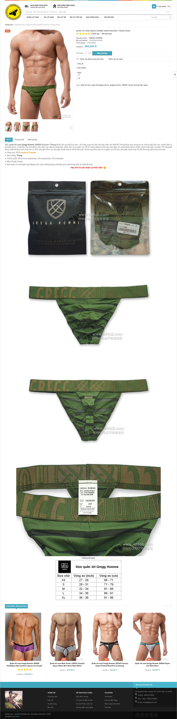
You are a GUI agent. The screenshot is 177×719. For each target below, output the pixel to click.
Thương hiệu (19, 140)
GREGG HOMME (95, 38)
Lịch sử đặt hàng (111, 700)
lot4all (17, 716)
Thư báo (108, 707)
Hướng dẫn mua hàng (37, 7)
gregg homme (115, 85)
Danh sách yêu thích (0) (41, 12)
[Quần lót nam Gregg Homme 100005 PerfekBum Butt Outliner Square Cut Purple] (23, 615)
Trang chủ (9, 25)
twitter (142, 715)
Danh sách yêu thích (112, 704)
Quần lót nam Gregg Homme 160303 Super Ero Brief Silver (152, 664)
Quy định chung (82, 696)
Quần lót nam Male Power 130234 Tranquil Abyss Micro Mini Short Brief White (67, 664)
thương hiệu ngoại (141, 85)
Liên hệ (50, 700)
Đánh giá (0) (32, 140)
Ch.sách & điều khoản (84, 700)
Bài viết (50, 707)
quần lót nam (86, 85)
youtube (151, 715)
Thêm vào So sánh (115, 59)
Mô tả (9, 139)
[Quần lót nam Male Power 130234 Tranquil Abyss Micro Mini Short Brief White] (65, 615)
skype (156, 715)
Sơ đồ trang (52, 704)
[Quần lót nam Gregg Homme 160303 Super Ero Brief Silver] (151, 615)
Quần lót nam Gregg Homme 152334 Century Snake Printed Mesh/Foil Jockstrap (110, 664)
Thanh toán (53, 12)
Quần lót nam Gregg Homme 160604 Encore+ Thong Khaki (37, 25)
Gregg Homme (28, 145)
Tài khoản (28, 12)
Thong (19, 155)
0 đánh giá (95, 34)
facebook (138, 715)
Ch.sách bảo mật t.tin (84, 704)
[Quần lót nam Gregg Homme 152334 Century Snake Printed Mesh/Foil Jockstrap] (108, 615)
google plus (147, 715)
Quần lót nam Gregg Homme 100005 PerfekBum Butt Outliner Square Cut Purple (24, 664)
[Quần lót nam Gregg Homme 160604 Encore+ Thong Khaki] (8, 127)
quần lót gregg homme (100, 85)
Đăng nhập (62, 12)
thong (130, 85)
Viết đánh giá (107, 34)
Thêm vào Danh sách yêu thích (92, 59)
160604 (124, 85)
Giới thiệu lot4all (62, 7)
